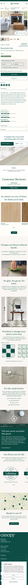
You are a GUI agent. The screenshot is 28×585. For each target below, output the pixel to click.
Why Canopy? (4, 547)
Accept (13, 575)
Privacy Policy (3, 550)
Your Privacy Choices (5, 551)
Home (2, 8)
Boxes (16, 64)
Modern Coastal (6, 56)
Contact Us (14, 78)
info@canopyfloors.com (5, 541)
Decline (13, 578)
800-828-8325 (3, 540)
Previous (2, 156)
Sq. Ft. (4, 64)
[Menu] (1, 4)
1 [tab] (13, 227)
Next (26, 156)
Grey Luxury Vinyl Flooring (15, 8)
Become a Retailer (4, 546)
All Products (7, 8)
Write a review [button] (14, 187)
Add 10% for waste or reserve (9, 67)
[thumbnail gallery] (2, 39)
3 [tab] (14, 227)
